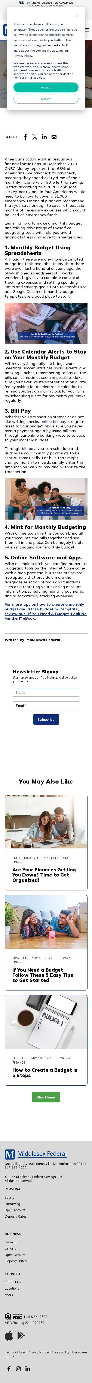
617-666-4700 (16, 1168)
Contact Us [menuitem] (13, 1282)
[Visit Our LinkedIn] (28, 1369)
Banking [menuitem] (10, 1242)
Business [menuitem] (13, 1234)
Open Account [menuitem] (15, 1210)
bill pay (29, 448)
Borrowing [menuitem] (12, 1204)
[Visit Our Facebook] (9, 1369)
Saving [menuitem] (10, 1197)
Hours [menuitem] (9, 1294)
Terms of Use (15, 1352)
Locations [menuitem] (12, 1288)
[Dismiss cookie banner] (77, 16)
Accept (46, 87)
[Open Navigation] (86, 29)
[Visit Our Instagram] (18, 1369)
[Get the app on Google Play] (21, 1336)
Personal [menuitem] (14, 1189)
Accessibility (60, 1352)
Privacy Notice (38, 1352)
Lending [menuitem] (10, 1248)
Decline (46, 98)
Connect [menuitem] (13, 1274)
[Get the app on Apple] (9, 1336)
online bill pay (53, 421)
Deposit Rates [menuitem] (16, 1216)
